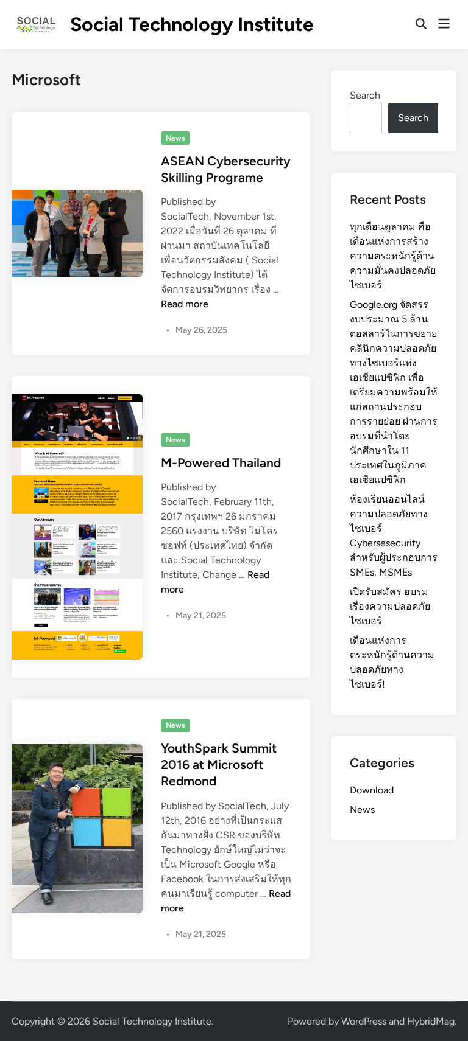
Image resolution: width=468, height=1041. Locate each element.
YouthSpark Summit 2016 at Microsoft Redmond (219, 764)
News (175, 138)
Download (372, 790)
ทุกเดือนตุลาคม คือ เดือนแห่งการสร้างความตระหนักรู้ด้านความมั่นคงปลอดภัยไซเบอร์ (393, 256)
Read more (184, 304)
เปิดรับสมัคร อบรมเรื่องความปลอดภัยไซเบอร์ (390, 606)
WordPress (363, 1021)
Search (365, 95)
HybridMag (431, 1021)
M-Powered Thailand (221, 462)
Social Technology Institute (192, 24)
